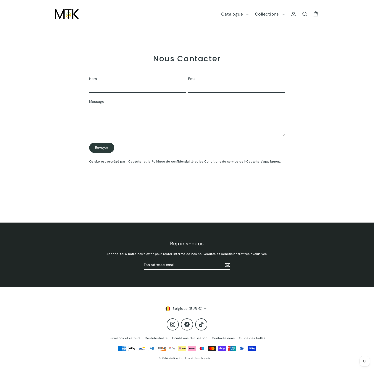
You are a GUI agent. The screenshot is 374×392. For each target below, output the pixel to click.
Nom (93, 78)
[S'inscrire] (226, 265)
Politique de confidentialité (173, 161)
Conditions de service (221, 161)
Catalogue (232, 14)
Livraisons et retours (124, 338)
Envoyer (102, 147)
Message (97, 101)
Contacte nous (223, 338)
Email (193, 78)
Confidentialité (156, 338)
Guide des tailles (252, 338)
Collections (267, 14)
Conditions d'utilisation (190, 338)
